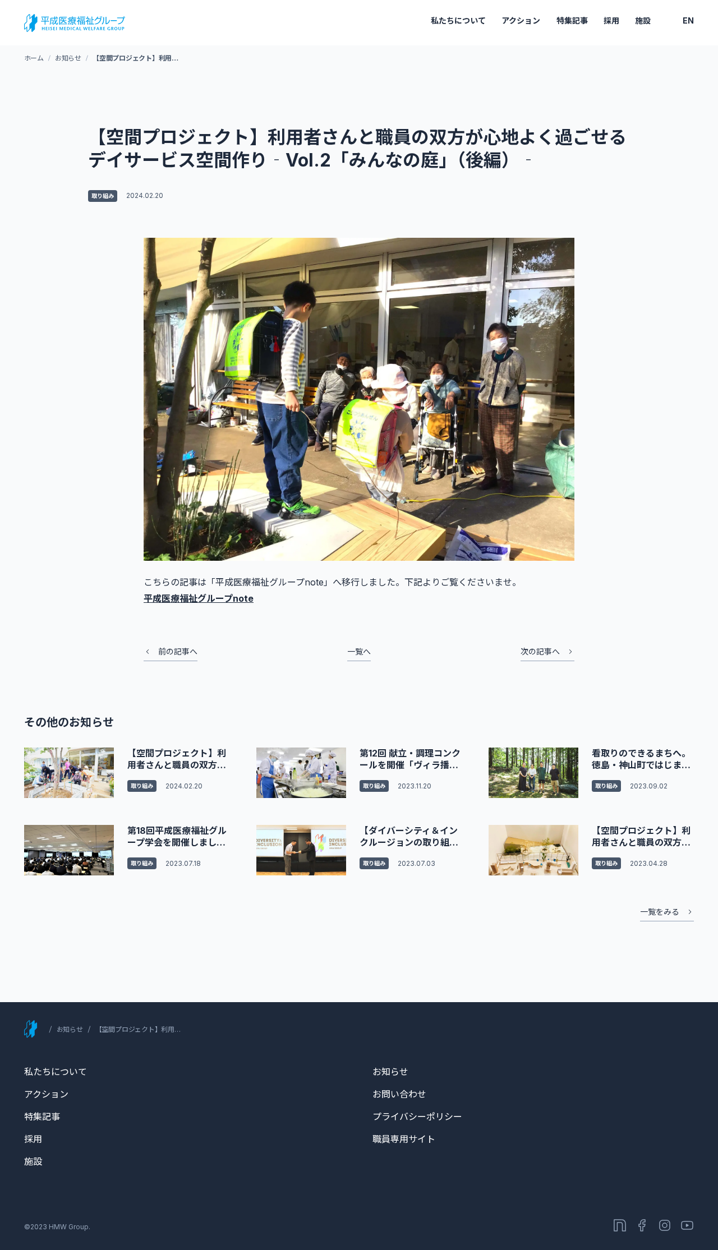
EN (688, 20)
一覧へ (359, 651)
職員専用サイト (403, 1139)
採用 (611, 20)
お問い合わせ (399, 1094)
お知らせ (68, 58)
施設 (643, 20)
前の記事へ (177, 651)
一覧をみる (659, 911)
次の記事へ (540, 651)
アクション (520, 20)
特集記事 (572, 20)
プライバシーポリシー (417, 1116)
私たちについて (458, 20)
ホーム (34, 58)
